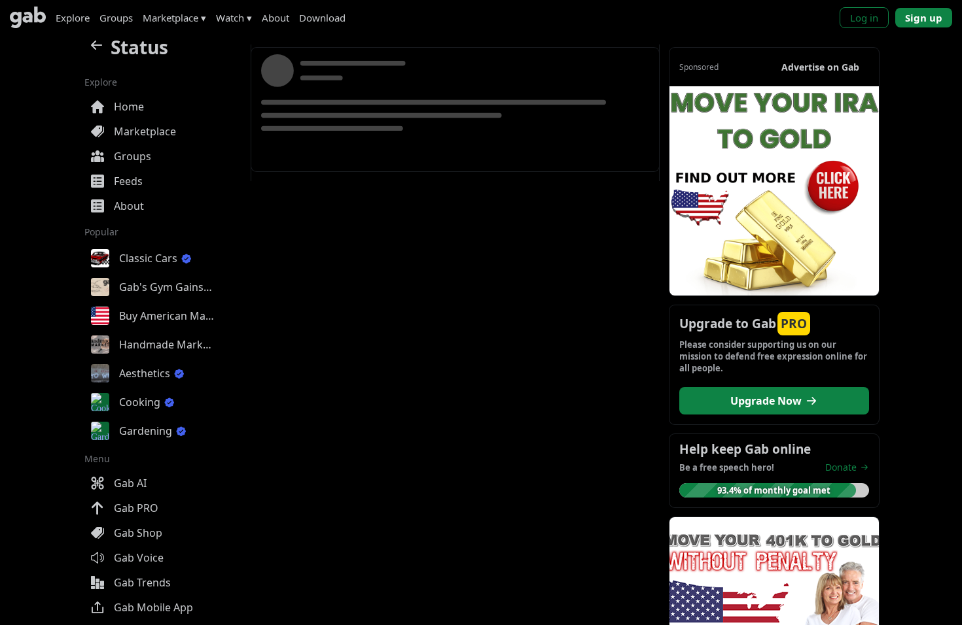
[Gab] (28, 17)
